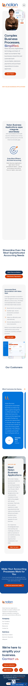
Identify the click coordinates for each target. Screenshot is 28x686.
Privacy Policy (20, 677)
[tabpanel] (14, 322)
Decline (10, 683)
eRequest (4, 639)
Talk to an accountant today (14, 585)
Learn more (10, 337)
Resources (5, 626)
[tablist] (14, 276)
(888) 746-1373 (7, 670)
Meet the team (14, 547)
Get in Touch (10, 74)
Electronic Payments (7, 637)
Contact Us (5, 628)
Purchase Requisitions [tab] (14, 280)
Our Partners (5, 623)
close (25, 684)
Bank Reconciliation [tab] (14, 272)
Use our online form (9, 665)
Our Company (6, 621)
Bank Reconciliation (7, 634)
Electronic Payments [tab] (14, 276)
